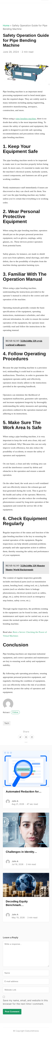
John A (15, 801)
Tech (6, 723)
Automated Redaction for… (23, 791)
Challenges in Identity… (21, 851)
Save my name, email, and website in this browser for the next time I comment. (25, 1002)
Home (6, 25)
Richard (10, 712)
